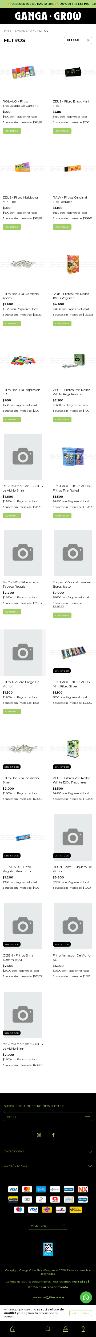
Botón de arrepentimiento (48, 1287)
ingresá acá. (80, 1281)
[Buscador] (48, 1329)
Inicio (7, 30)
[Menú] (30, 1329)
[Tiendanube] (48, 1298)
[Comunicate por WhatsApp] (86, 1297)
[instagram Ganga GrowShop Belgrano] (39, 1135)
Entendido (80, 1313)
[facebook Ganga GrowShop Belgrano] (53, 1135)
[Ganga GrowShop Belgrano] (13, 1329)
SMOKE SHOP (24, 30)
